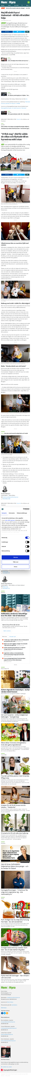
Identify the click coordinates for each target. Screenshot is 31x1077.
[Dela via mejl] (27, 32)
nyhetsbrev (14, 1005)
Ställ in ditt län (7, 631)
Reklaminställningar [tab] (22, 513)
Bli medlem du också (6, 1067)
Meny (27, 5)
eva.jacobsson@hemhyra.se (8, 1022)
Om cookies (7, 1075)
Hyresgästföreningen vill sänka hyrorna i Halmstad (13, 108)
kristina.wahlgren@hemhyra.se (10, 497)
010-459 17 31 (6, 573)
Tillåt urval (15, 562)
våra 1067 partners (10, 520)
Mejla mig (5, 571)
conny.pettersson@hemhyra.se (9, 1028)
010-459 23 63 (6, 499)
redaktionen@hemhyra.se (13, 997)
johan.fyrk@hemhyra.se (7, 1034)
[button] (9, 5)
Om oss (2, 1075)
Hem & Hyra (10, 1002)
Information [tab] (12, 513)
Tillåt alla (15, 557)
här (26, 99)
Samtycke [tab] (4, 513)
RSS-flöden (4, 1008)
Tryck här (19, 119)
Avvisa (15, 566)
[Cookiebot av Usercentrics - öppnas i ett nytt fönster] (23, 509)
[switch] (27, 542)
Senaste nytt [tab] (12, 636)
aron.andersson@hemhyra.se (8, 1040)
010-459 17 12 (6, 588)
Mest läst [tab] (4, 636)
